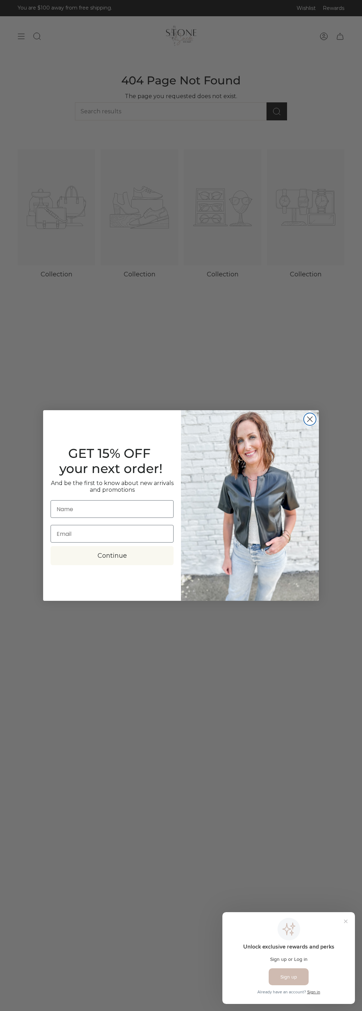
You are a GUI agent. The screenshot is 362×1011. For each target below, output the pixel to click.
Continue (112, 556)
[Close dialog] (310, 419)
